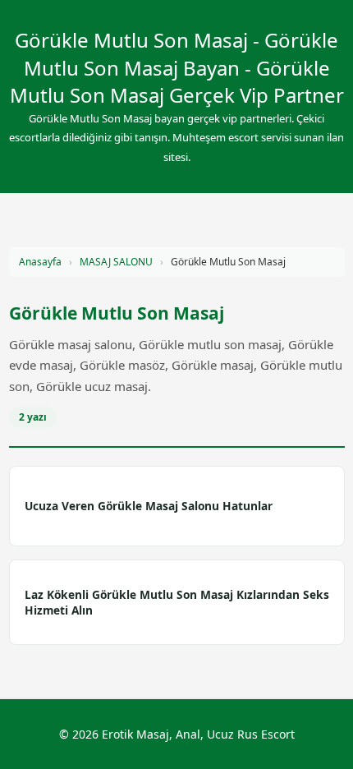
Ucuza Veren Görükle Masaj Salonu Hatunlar (149, 505)
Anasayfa (40, 262)
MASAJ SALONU (116, 262)
